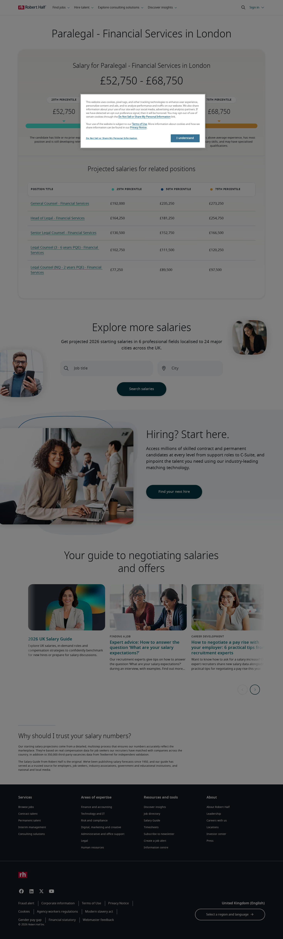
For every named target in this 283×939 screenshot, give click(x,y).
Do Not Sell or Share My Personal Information (144, 117)
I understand (185, 138)
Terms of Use (139, 124)
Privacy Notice (138, 127)
